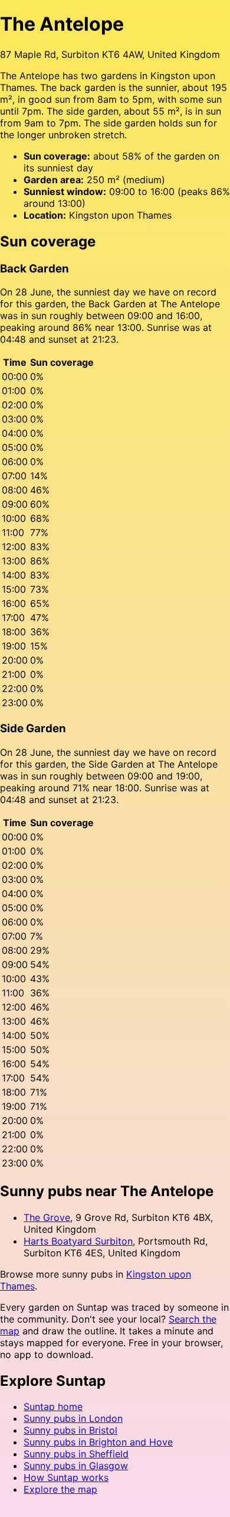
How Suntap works (66, 1477)
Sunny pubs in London (73, 1418)
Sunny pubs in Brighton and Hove (98, 1442)
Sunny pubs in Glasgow (76, 1465)
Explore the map (60, 1489)
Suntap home (53, 1406)
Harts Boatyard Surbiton (78, 1241)
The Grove (47, 1217)
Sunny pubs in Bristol (70, 1430)
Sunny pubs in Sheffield (76, 1454)
